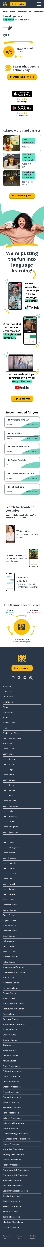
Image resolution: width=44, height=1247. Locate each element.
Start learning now (22, 195)
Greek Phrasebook (11, 1102)
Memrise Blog (9, 722)
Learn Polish (8, 842)
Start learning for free (22, 76)
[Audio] (9, 51)
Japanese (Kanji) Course (13, 967)
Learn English (9, 769)
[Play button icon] (11, 143)
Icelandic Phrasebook (12, 1118)
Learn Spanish (9, 863)
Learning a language (12, 738)
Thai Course (8, 1045)
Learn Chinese (9, 11)
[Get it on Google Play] (22, 108)
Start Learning (18, 4)
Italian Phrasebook (11, 1128)
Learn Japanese (10, 816)
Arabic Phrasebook (11, 1066)
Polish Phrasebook (11, 1165)
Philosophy (8, 712)
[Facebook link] (13, 678)
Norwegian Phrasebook (13, 1154)
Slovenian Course (10, 1019)
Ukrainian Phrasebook (13, 1222)
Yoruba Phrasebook (12, 1227)
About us (7, 686)
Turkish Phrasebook (12, 1217)
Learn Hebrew (9, 790)
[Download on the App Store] (22, 94)
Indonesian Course (11, 956)
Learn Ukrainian (10, 889)
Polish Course (9, 998)
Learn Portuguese (11, 847)
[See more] (39, 4)
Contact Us (7, 691)
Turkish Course (10, 1050)
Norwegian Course (11, 988)
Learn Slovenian (10, 858)
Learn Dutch (8, 764)
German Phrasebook (12, 1097)
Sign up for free (22, 398)
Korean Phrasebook (12, 1144)
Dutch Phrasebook (11, 1081)
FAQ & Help (8, 696)
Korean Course (9, 977)
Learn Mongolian (10, 826)
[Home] (8, 68)
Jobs (5, 728)
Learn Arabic (8, 748)
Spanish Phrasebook (12, 1196)
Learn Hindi (8, 795)
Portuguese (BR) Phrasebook (16, 1170)
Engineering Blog (10, 733)
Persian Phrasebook (12, 1159)
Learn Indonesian (10, 806)
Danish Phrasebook (11, 1076)
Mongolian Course (11, 982)
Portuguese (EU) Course (13, 1008)
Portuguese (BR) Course (13, 1003)
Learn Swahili (9, 868)
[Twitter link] (19, 678)
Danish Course (9, 910)
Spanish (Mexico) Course (14, 1024)
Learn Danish (9, 759)
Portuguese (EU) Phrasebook (16, 1175)
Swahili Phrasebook (11, 1201)
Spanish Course (10, 1029)
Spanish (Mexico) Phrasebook (16, 1191)
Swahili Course (9, 1035)
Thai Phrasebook (10, 1211)
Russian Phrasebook (12, 1180)
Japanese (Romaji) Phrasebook (16, 1139)
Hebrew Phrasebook (12, 1107)
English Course (9, 920)
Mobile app (8, 702)
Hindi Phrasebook (11, 1113)
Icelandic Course (10, 951)
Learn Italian (8, 811)
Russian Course (10, 1014)
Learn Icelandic (9, 800)
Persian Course (9, 993)
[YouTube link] (25, 678)
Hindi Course (8, 946)
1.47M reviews (22, 115)
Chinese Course (24, 11)
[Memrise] (5, 4)
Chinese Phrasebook (12, 1071)
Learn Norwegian (10, 832)
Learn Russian (9, 852)
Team (5, 717)
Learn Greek (8, 785)
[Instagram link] (31, 678)
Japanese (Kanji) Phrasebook (15, 1133)
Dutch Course (9, 915)
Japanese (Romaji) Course (14, 972)
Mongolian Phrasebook (13, 1149)
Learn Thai (7, 878)
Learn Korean (9, 821)
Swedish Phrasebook (12, 1206)
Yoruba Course (9, 1061)
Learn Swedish (9, 873)
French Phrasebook (11, 1092)
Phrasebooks (9, 743)
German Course (10, 930)
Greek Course (9, 936)
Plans (5, 707)
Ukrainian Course (10, 1055)
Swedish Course (10, 1040)
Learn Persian (9, 837)
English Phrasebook (12, 1087)
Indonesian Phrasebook (13, 1123)
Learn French (8, 774)
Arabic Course (9, 899)
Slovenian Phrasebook (13, 1185)
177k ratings (22, 101)
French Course (9, 925)
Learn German (9, 780)
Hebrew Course (10, 941)
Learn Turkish (9, 884)
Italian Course (9, 962)
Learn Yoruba (9, 894)
